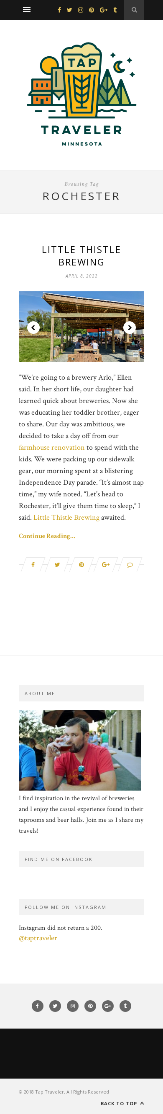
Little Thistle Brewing (81, 255)
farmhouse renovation (52, 447)
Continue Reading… (47, 536)
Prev (33, 327)
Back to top (120, 1103)
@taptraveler (38, 938)
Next (129, 327)
